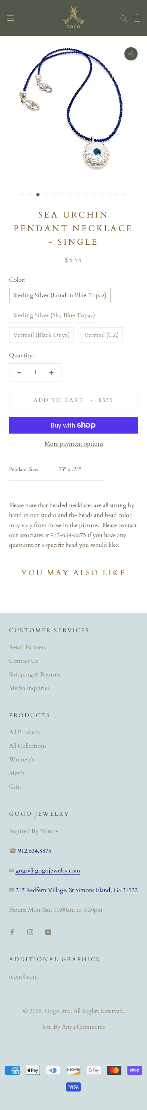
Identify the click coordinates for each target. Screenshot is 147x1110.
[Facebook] (12, 932)
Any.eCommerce (83, 1027)
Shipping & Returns (34, 674)
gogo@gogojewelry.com (47, 870)
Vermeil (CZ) (101, 335)
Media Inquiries (29, 688)
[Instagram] (30, 932)
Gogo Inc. (57, 1011)
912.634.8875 (34, 851)
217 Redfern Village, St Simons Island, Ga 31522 (76, 890)
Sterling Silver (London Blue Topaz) (59, 295)
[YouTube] (48, 932)
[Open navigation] (10, 18)
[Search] (123, 17)
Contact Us (23, 661)
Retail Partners (27, 647)
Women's (21, 759)
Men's (16, 773)
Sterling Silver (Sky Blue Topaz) (54, 315)
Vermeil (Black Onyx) (41, 335)
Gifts (15, 787)
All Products (24, 732)
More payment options (73, 444)
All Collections (27, 746)
